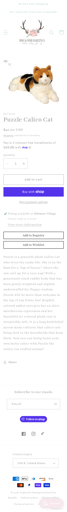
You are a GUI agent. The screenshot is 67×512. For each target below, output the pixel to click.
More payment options (33, 202)
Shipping (8, 135)
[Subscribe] (55, 404)
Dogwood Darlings (31, 492)
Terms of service (24, 504)
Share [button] (12, 362)
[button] (5, 32)
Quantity (9, 155)
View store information (25, 225)
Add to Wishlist (33, 245)
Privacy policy (50, 497)
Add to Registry (33, 235)
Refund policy (29, 497)
